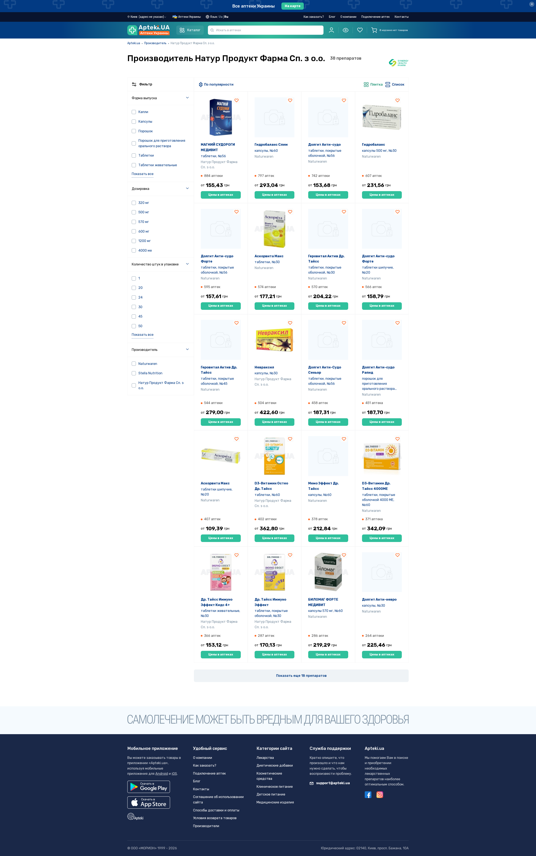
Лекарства (265, 758)
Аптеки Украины (189, 17)
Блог (332, 17)
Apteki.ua (133, 43)
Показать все (142, 174)
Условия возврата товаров (215, 818)
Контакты (402, 17)
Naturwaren (264, 156)
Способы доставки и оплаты (216, 810)
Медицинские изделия (275, 802)
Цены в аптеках (220, 195)
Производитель (155, 43)
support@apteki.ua (333, 783)
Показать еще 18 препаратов (301, 676)
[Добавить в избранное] (236, 100)
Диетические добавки (274, 765)
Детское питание (270, 794)
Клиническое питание (274, 787)
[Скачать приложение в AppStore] (148, 802)
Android (161, 774)
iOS (174, 774)
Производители (206, 826)
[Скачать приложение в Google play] (148, 787)
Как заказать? (314, 17)
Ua (221, 17)
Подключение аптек (375, 17)
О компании (348, 17)
